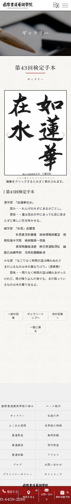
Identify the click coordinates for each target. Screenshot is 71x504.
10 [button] (40, 178)
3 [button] (22, 178)
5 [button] (28, 178)
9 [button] (38, 178)
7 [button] (33, 178)
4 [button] (25, 178)
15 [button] (53, 178)
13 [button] (48, 178)
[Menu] (64, 5)
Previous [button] (8, 134)
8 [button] (35, 178)
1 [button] (17, 178)
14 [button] (51, 178)
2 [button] (20, 178)
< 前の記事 (13, 316)
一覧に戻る (35, 329)
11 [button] (43, 178)
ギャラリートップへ (35, 316)
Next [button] (62, 134)
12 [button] (46, 178)
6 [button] (30, 178)
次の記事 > (57, 316)
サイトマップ (53, 474)
